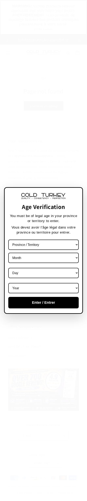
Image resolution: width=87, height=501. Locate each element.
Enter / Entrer (43, 303)
